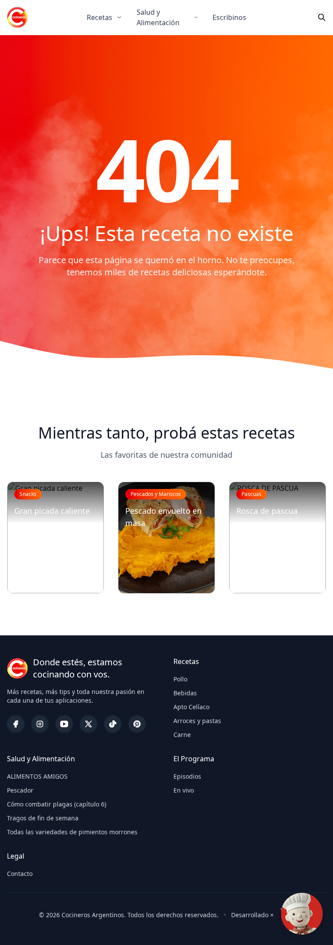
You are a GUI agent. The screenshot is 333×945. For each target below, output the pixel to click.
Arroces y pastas (197, 721)
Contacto (20, 873)
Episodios (187, 776)
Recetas (99, 17)
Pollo (180, 679)
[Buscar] (321, 17)
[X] (88, 724)
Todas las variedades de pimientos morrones (72, 832)
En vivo (183, 790)
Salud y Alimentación (158, 17)
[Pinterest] (137, 724)
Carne (182, 734)
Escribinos (229, 17)
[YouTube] (64, 724)
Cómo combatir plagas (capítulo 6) (56, 804)
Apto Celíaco (191, 707)
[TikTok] (112, 724)
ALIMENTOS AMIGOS (37, 776)
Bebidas (185, 693)
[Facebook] (15, 724)
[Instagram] (40, 724)
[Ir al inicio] (17, 17)
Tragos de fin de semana (42, 818)
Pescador (20, 790)
